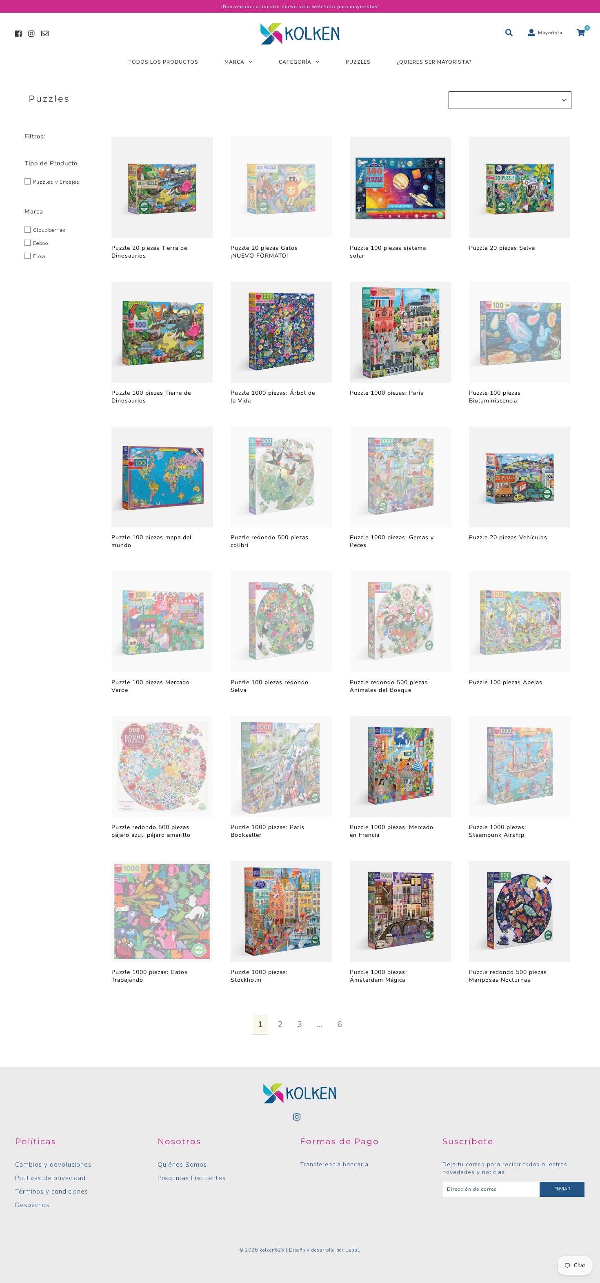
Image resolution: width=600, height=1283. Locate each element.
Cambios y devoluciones (53, 1165)
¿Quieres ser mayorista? (434, 62)
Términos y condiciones (51, 1191)
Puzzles (358, 62)
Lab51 (353, 1250)
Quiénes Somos (182, 1165)
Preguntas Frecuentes (192, 1178)
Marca (234, 62)
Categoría (295, 62)
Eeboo (39, 243)
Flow (38, 256)
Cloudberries (48, 230)
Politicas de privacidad (50, 1178)
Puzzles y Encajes (55, 182)
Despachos (32, 1205)
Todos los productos (163, 62)
